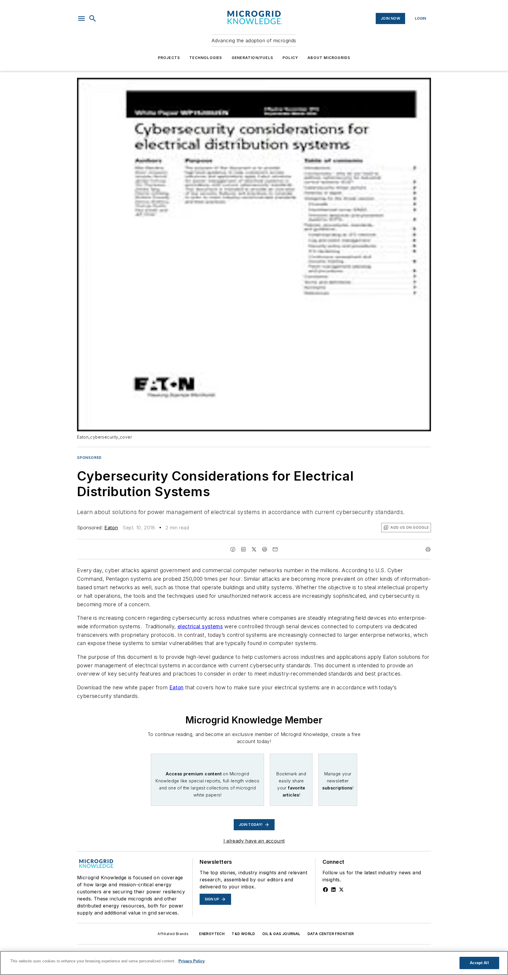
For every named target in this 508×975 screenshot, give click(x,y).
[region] (254, 963)
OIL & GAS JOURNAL (281, 934)
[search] (92, 18)
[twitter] (254, 549)
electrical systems (200, 626)
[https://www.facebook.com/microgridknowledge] (325, 890)
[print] (428, 549)
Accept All (479, 963)
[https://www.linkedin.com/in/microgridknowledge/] (333, 890)
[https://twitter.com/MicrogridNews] (341, 890)
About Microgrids (329, 57)
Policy (290, 57)
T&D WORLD (243, 934)
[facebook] (233, 549)
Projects (169, 57)
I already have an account (254, 841)
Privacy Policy (191, 961)
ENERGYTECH (212, 934)
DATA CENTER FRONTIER (331, 934)
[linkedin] (243, 549)
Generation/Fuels (252, 57)
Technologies (205, 57)
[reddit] (265, 549)
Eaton (111, 528)
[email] (275, 549)
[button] (81, 18)
